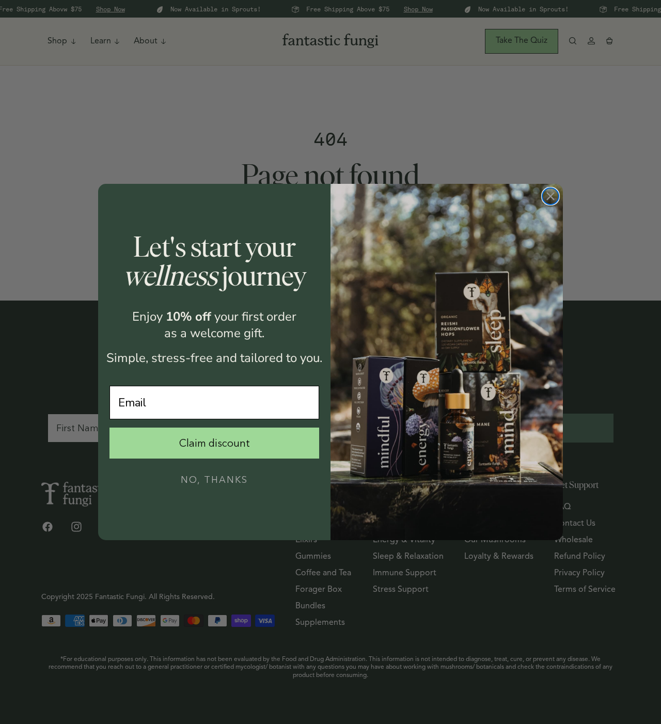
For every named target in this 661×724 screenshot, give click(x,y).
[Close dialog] (550, 196)
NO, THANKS (214, 479)
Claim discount (214, 443)
